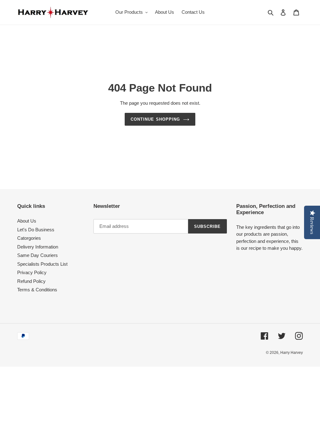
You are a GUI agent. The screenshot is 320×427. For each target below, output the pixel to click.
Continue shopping (155, 119)
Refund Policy (31, 281)
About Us (26, 221)
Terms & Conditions (37, 289)
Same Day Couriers (37, 255)
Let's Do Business (35, 229)
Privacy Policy (32, 272)
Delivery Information (37, 246)
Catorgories (29, 238)
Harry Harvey (291, 352)
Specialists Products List (42, 264)
